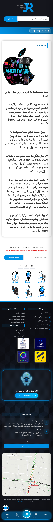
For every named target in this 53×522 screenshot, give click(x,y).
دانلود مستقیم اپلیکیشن (25, 395)
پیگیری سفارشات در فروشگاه (17, 319)
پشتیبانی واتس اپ (42, 325)
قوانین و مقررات (20, 313)
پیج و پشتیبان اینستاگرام (40, 317)
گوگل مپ (26, 441)
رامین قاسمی (19, 502)
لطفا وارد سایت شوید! (13, 257)
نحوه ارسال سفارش (19, 336)
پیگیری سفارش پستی (18, 316)
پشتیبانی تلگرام (43, 321)
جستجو (10, 19)
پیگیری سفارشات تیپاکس (17, 322)
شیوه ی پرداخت (20, 333)
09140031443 (44, 313)
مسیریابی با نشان (27, 446)
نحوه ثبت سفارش (20, 330)
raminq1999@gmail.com (39, 328)
